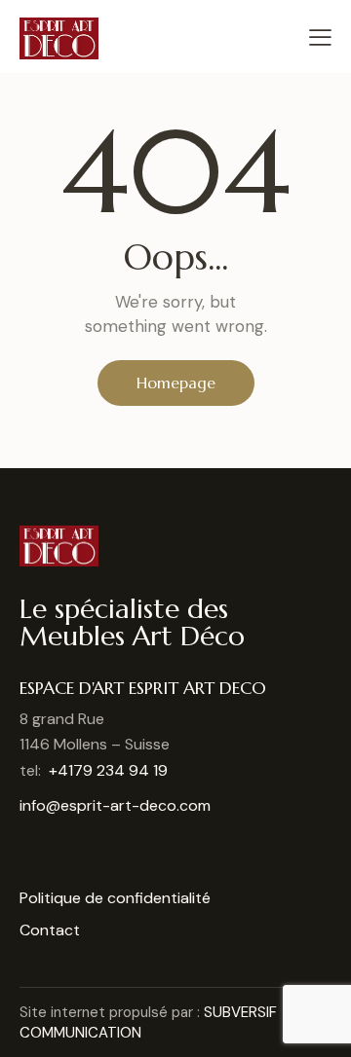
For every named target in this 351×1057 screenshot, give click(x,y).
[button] (320, 36)
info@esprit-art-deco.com (115, 805)
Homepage (175, 382)
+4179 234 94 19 (108, 770)
